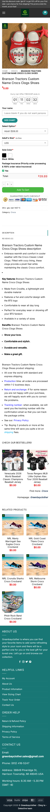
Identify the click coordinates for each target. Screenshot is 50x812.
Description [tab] (8, 233)
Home (5, 71)
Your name (7, 108)
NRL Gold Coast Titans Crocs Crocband (37, 541)
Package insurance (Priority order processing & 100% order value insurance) (24, 165)
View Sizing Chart (11, 694)
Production (10, 381)
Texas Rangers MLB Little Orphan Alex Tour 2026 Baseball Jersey (37, 477)
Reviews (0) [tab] (7, 239)
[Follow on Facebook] (20, 662)
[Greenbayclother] (25, 13)
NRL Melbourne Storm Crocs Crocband (37, 581)
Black (4, 159)
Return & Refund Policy (14, 721)
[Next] (47, 469)
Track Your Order (11, 699)
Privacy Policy (9, 731)
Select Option (9, 126)
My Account (8, 678)
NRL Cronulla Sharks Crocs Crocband (13, 580)
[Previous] (2, 469)
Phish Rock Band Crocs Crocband (13, 617)
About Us (7, 683)
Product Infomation (12, 689)
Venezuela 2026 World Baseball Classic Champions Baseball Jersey (13, 477)
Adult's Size (8, 138)
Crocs (14, 71)
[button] (3, 12)
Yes (6, 171)
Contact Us (8, 705)
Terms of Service (11, 737)
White (11, 159)
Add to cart (23, 190)
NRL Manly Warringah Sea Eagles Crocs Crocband (13, 542)
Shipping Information (13, 726)
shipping (8, 432)
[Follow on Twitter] (27, 662)
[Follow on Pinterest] (30, 662)
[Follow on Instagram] (23, 662)
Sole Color (7, 150)
